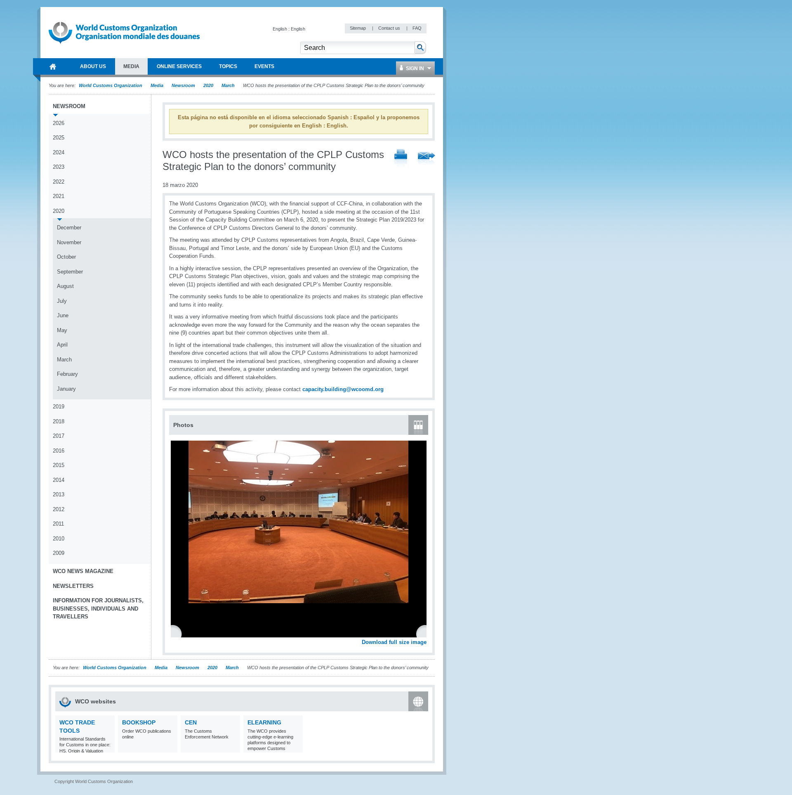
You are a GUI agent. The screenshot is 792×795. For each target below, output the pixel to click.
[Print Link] (400, 159)
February (67, 374)
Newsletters (73, 586)
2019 (58, 406)
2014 (58, 480)
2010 (58, 539)
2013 (58, 494)
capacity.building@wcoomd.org (343, 389)
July (62, 301)
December (69, 227)
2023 (58, 167)
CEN (191, 722)
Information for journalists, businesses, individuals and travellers (98, 608)
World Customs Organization (111, 85)
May (62, 330)
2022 (58, 182)
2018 (58, 421)
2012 (58, 509)
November (69, 242)
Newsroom (183, 85)
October (66, 257)
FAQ (417, 28)
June (62, 315)
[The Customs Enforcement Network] (233, 747)
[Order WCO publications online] (170, 747)
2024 (58, 152)
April (62, 345)
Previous (178, 633)
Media (157, 85)
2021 (58, 196)
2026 (58, 123)
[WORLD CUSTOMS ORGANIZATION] (53, 66)
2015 (58, 465)
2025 (58, 137)
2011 (58, 524)
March (228, 85)
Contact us (389, 28)
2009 (58, 553)
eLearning (264, 722)
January (66, 389)
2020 (208, 85)
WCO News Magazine (83, 571)
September (70, 272)
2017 (58, 436)
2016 (58, 451)
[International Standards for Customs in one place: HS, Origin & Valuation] (107, 747)
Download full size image (394, 642)
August (65, 286)
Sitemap (358, 28)
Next (425, 633)
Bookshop (139, 722)
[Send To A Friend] (426, 159)
